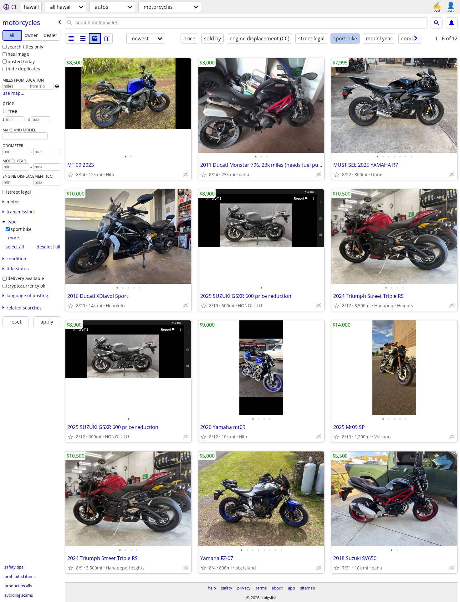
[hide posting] (186, 174)
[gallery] (95, 38)
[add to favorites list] (70, 174)
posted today (21, 61)
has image (18, 54)
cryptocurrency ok (26, 286)
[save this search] (451, 22)
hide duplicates (24, 69)
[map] (107, 38)
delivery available (26, 278)
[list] (71, 38)
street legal (19, 192)
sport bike (21, 229)
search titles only (25, 47)
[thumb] (83, 38)
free (13, 111)
